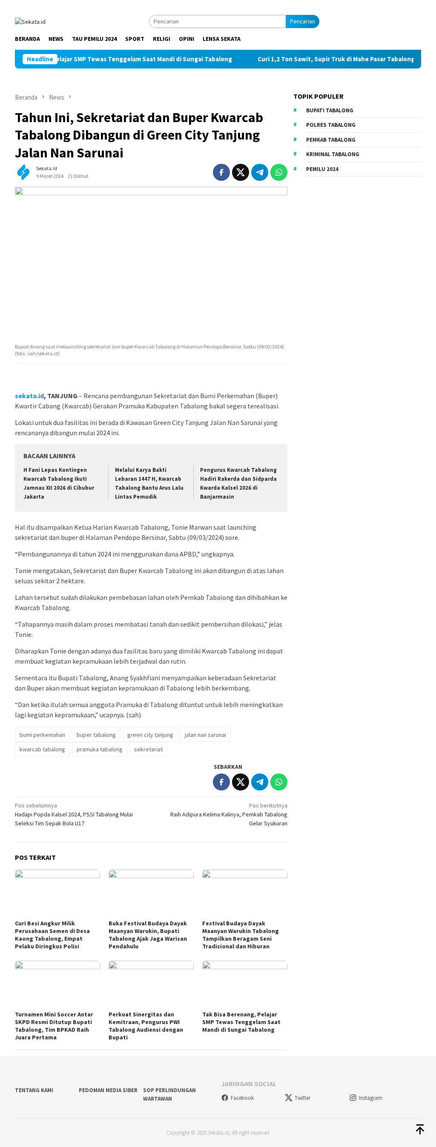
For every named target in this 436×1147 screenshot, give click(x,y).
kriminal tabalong (332, 154)
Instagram (370, 1097)
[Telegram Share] (259, 172)
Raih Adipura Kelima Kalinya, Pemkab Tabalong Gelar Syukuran (228, 814)
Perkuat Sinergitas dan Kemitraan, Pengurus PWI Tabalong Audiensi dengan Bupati (146, 1025)
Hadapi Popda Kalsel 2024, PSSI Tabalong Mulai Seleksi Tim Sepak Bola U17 (74, 814)
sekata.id (29, 395)
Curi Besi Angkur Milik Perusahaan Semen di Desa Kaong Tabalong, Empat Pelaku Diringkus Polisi (52, 934)
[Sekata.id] (30, 21)
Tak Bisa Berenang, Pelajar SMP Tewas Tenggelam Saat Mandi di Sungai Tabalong (241, 1021)
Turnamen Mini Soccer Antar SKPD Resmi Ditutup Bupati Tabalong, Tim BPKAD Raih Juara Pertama (54, 1025)
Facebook (242, 1097)
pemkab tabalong (331, 139)
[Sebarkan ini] (221, 172)
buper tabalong (96, 735)
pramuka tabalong (100, 749)
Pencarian (302, 21)
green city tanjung (150, 735)
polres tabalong (331, 124)
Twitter (302, 1097)
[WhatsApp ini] (278, 172)
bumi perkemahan (42, 735)
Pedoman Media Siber (108, 1090)
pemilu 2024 (322, 169)
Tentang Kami (34, 1090)
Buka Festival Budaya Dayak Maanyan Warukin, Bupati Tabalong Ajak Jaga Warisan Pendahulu (148, 934)
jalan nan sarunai (205, 735)
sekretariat (148, 749)
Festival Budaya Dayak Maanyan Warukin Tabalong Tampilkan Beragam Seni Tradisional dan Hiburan (240, 934)
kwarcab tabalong (42, 749)
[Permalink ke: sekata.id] (23, 172)
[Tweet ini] (240, 172)
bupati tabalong (329, 110)
